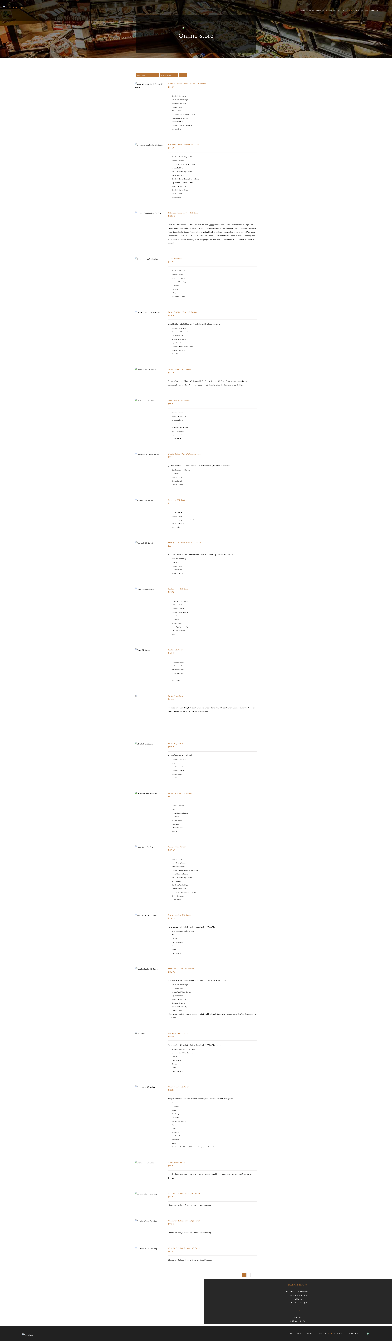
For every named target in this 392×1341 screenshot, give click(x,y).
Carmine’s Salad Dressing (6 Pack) (184, 1221)
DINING (320, 1333)
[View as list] (185, 75)
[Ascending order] (157, 75)
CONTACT (340, 1333)
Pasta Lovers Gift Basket (179, 589)
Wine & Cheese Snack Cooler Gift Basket (186, 84)
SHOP (330, 1333)
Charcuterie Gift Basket (178, 1087)
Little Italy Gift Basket (178, 743)
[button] (385, 11)
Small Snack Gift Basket (179, 400)
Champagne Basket (176, 1162)
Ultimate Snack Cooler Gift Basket (183, 145)
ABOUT (299, 1333)
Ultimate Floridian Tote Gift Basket (184, 213)
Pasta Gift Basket (175, 650)
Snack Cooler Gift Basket (179, 369)
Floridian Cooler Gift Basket (181, 969)
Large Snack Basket (177, 847)
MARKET (310, 1333)
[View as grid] (181, 75)
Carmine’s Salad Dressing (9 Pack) (184, 1193)
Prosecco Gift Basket (177, 500)
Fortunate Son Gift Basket (180, 915)
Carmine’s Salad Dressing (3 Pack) (184, 1248)
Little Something (175, 696)
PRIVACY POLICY (354, 1333)
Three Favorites (175, 259)
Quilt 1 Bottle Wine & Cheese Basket (184, 454)
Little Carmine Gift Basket (180, 793)
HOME (290, 1333)
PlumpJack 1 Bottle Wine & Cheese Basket (187, 543)
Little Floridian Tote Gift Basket (182, 312)
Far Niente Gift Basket (178, 1033)
